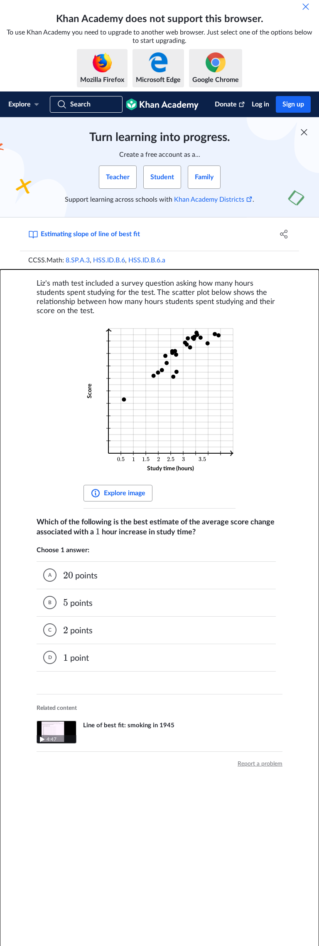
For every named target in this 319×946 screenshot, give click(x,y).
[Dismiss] (305, 6)
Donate (226, 104)
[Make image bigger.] (159, 401)
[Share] (284, 234)
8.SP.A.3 (78, 260)
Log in (260, 104)
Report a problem (260, 764)
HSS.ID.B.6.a (146, 260)
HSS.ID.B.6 (109, 260)
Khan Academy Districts (209, 199)
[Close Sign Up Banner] (304, 132)
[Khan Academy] (162, 104)
